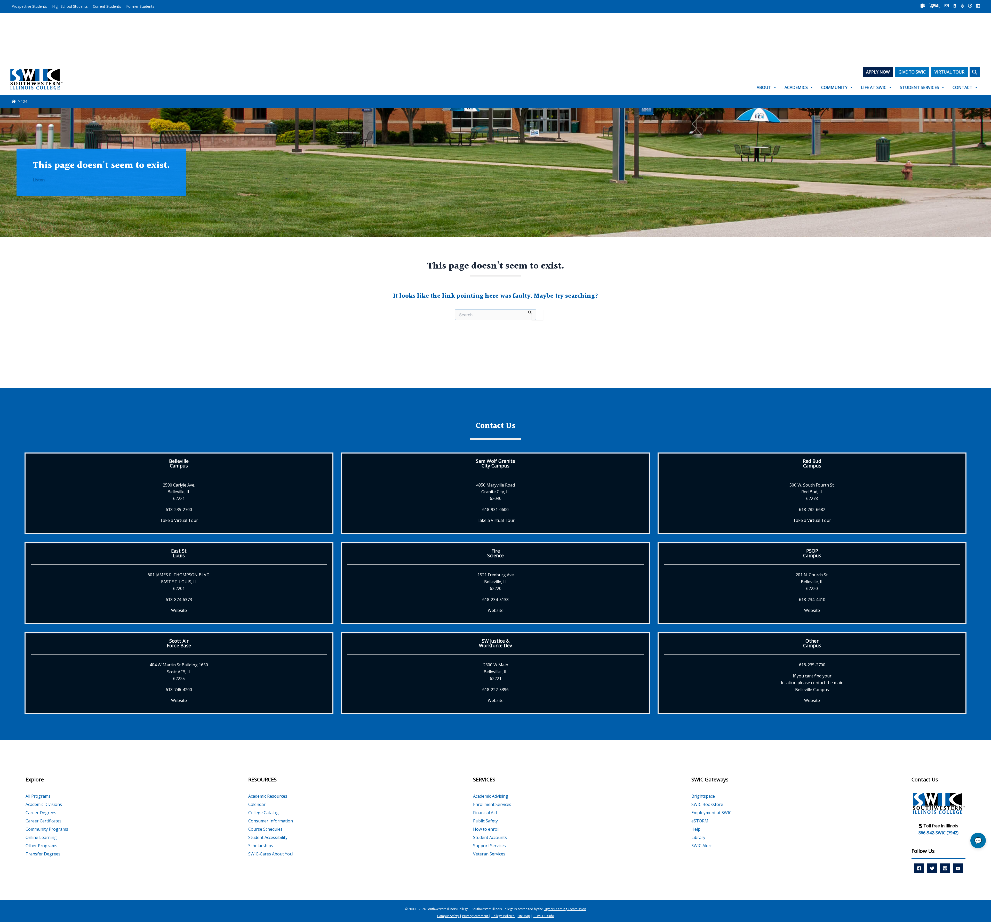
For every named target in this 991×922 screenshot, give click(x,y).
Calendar (257, 804)
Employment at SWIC (711, 812)
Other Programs (41, 845)
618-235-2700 (179, 509)
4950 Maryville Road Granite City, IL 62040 (495, 492)
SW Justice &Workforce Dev (495, 643)
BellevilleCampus (179, 463)
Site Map (524, 916)
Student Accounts (490, 837)
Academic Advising (490, 796)
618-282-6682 (812, 509)
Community (834, 87)
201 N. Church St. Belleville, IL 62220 (812, 581)
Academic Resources (267, 796)
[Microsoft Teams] (922, 5)
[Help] (970, 5)
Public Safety (485, 821)
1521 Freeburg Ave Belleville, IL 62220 (495, 581)
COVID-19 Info (543, 916)
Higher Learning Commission (565, 909)
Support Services (489, 845)
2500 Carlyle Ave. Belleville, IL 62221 (179, 492)
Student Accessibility (267, 837)
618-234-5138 (495, 599)
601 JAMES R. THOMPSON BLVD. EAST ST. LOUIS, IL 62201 (179, 581)
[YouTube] (958, 868)
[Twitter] (932, 868)
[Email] (946, 5)
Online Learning (41, 837)
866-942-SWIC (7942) (938, 833)
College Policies (503, 916)
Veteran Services (489, 854)
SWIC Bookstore (707, 804)
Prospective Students (29, 6)
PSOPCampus (812, 553)
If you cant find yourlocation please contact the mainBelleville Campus (812, 682)
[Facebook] (919, 868)
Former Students (140, 6)
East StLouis (179, 553)
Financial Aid (485, 812)
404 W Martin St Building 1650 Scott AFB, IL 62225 (179, 671)
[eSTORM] (934, 5)
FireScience (495, 553)
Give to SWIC (912, 72)
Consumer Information (270, 821)
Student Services (919, 87)
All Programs (38, 796)
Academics (796, 87)
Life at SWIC (873, 87)
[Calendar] (978, 5)
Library (698, 837)
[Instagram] (945, 868)
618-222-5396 (495, 689)
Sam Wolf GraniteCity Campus (495, 463)
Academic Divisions (44, 804)
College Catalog (263, 812)
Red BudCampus (812, 463)
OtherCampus (812, 643)
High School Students (70, 6)
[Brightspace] (955, 5)
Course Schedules (265, 829)
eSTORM (699, 821)
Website (179, 610)
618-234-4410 (812, 599)
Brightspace (703, 796)
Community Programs (47, 829)
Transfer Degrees (43, 854)
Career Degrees (41, 812)
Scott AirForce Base (179, 643)
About (764, 87)
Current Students (107, 6)
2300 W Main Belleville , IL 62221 (495, 671)
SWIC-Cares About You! (270, 854)
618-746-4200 (179, 689)
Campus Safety (448, 916)
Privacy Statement (475, 916)
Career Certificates (43, 821)
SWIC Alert (701, 845)
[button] (975, 72)
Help (695, 829)
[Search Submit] (530, 312)
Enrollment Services (492, 804)
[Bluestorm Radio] (962, 5)
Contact (962, 87)
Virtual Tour (949, 72)
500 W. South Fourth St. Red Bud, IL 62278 (812, 492)
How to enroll (486, 829)
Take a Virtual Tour (179, 520)
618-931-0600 (495, 509)
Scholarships (260, 845)
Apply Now (878, 72)
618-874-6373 (179, 599)
